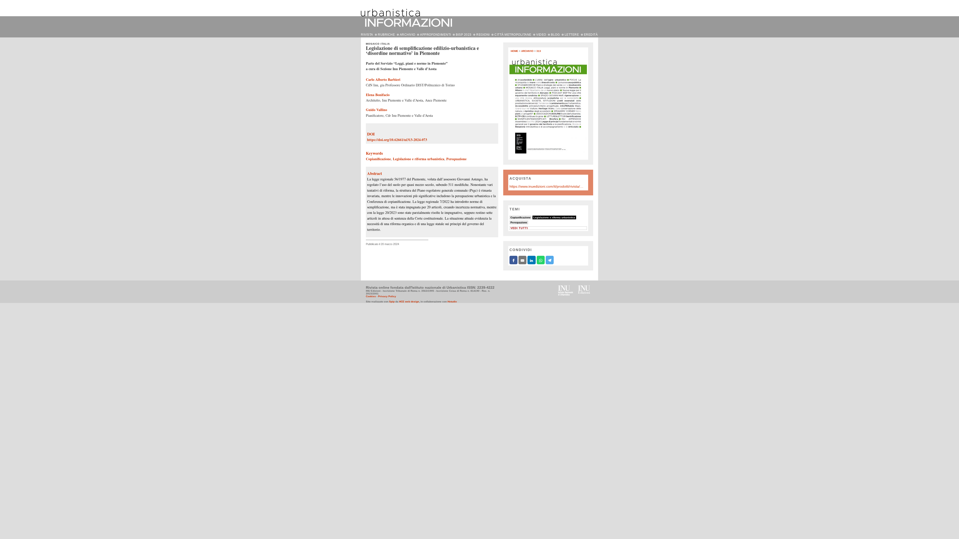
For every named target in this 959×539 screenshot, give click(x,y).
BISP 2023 (464, 34)
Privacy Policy (387, 296)
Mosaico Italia (378, 43)
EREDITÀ (591, 34)
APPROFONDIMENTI (435, 34)
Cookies (371, 296)
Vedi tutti (519, 228)
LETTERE (572, 34)
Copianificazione (378, 158)
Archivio (527, 51)
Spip (392, 301)
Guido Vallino (376, 109)
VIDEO (541, 34)
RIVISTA (367, 34)
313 (538, 51)
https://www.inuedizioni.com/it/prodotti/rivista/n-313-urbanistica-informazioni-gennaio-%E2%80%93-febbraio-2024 (546, 186)
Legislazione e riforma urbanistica (418, 158)
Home (514, 51)
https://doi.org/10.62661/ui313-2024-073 (397, 139)
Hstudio (452, 301)
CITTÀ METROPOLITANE (512, 34)
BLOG (555, 34)
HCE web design (409, 301)
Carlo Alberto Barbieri (383, 79)
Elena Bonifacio (378, 94)
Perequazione (456, 158)
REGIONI (483, 34)
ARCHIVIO (407, 34)
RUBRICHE (386, 34)
